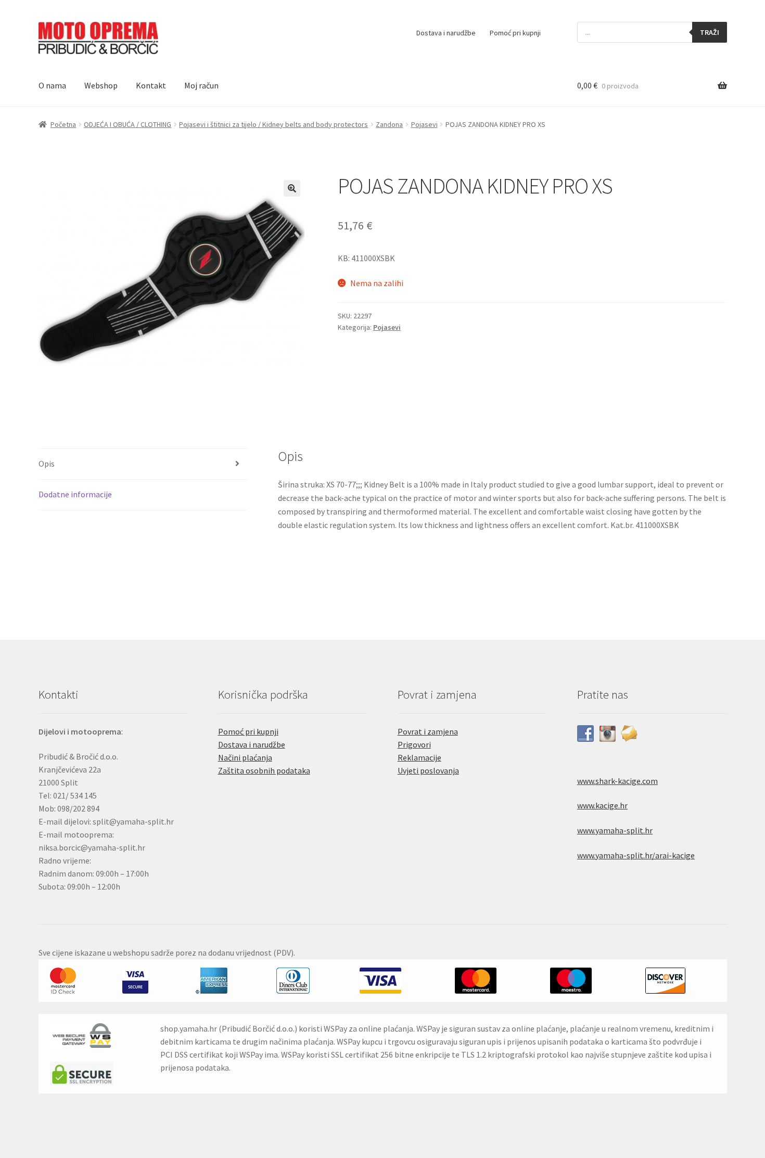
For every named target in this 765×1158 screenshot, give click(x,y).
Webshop (101, 85)
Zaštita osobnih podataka (264, 770)
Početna (63, 124)
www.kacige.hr (602, 805)
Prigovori (414, 744)
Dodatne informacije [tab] (75, 494)
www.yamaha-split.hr (615, 830)
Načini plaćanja (245, 757)
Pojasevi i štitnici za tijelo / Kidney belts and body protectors (273, 124)
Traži (709, 32)
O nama (52, 85)
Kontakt (151, 85)
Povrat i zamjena (428, 731)
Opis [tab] (47, 463)
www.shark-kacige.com (617, 781)
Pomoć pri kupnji (515, 32)
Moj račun (201, 85)
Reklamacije (419, 757)
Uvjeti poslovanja (428, 770)
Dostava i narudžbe (446, 32)
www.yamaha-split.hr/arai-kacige (636, 855)
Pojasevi (424, 124)
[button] (292, 188)
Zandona (389, 124)
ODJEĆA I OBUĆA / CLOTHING (127, 124)
